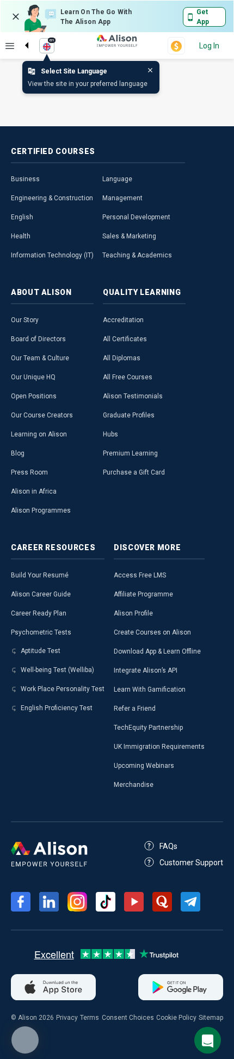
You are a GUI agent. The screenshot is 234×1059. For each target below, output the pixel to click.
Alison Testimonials (133, 396)
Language (117, 179)
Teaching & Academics (137, 255)
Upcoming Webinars (144, 765)
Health (20, 236)
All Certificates (125, 339)
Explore (9, 46)
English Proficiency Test (57, 708)
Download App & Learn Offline (157, 651)
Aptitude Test (40, 651)
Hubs (110, 434)
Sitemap (211, 1017)
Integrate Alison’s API (145, 670)
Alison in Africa (34, 491)
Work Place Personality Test (62, 689)
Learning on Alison (39, 434)
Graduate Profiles (129, 415)
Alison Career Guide (41, 594)
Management (122, 198)
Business (25, 179)
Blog (17, 453)
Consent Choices (128, 1017)
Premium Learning (130, 453)
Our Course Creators (42, 415)
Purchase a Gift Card (134, 472)
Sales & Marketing (129, 236)
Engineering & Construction (52, 198)
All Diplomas (121, 358)
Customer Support (191, 862)
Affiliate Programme (143, 594)
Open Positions (34, 396)
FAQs (168, 846)
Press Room (29, 472)
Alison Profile (133, 613)
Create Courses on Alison (152, 632)
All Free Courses (127, 377)
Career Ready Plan (38, 613)
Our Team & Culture (40, 358)
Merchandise (133, 785)
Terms (89, 1017)
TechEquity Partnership (148, 727)
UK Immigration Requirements (159, 746)
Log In (209, 45)
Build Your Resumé (40, 575)
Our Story (25, 320)
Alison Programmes (41, 510)
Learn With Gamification (150, 689)
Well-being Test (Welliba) (57, 670)
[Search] (21, 36)
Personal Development (136, 217)
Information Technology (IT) (52, 255)
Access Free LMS (140, 575)
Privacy (67, 1017)
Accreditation (123, 320)
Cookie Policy (176, 1017)
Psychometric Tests (41, 632)
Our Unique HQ (33, 377)
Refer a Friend (135, 708)
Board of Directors (38, 339)
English (22, 217)
